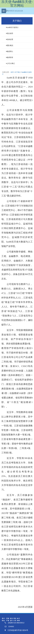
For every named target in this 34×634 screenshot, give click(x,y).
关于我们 (18, 72)
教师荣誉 (10, 57)
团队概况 (10, 45)
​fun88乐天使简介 (13, 27)
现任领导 (10, 33)
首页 (12, 72)
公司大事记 (11, 63)
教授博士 (10, 51)
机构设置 (10, 39)
